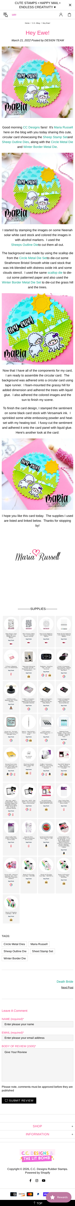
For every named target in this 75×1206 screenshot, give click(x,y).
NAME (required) (12, 1019)
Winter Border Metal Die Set (21, 282)
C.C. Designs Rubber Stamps (14, 15)
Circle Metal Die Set (33, 258)
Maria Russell (63, 127)
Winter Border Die (15, 958)
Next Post (67, 987)
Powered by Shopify (37, 1172)
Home (27, 23)
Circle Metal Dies (14, 944)
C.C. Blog (36, 23)
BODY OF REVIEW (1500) (18, 1046)
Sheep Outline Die (15, 951)
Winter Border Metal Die (40, 147)
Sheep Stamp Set (55, 137)
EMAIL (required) (12, 1032)
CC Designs (31, 127)
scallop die (55, 272)
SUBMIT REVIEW (21, 1100)
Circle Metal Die (62, 142)
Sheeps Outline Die (24, 244)
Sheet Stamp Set (42, 951)
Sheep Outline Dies (15, 142)
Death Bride (65, 981)
